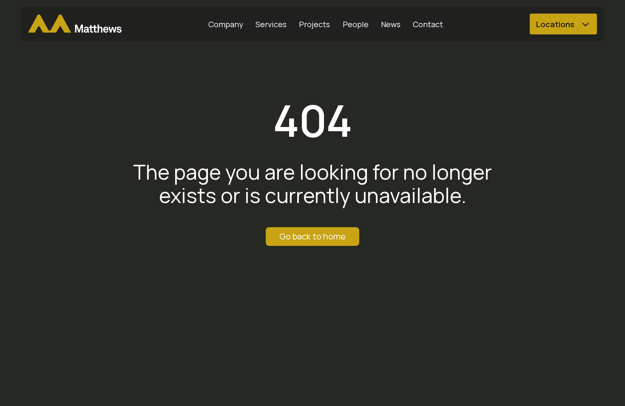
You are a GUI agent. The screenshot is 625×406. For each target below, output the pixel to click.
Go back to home (312, 236)
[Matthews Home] (75, 24)
